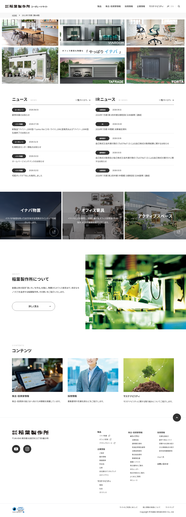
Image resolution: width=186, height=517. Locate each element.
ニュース (160, 457)
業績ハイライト (135, 462)
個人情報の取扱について (151, 507)
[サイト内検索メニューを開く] (179, 6)
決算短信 (135, 440)
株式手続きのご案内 (137, 473)
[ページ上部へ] (177, 417)
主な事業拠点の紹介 (166, 447)
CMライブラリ (104, 475)
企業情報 (141, 6)
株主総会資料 (137, 454)
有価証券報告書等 (138, 447)
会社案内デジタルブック (107, 471)
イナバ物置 (103, 435)
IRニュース (134, 480)
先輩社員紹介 (164, 436)
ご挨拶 (101, 453)
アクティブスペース (106, 443)
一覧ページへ (81, 100)
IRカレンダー (134, 469)
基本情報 (102, 456)
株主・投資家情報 (113, 6)
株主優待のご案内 (136, 465)
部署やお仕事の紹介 (166, 443)
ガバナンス (103, 492)
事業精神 (102, 460)
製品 (99, 6)
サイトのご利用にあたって (129, 507)
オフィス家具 (104, 439)
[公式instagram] (27, 449)
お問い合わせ (162, 464)
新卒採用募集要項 (165, 451)
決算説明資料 (137, 451)
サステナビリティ (156, 6)
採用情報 (129, 6)
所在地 (101, 464)
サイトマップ (170, 507)
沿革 (101, 467)
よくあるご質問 (135, 476)
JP (168, 6)
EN (172, 6)
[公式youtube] (16, 449)
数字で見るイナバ (165, 440)
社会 (101, 488)
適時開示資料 (137, 443)
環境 (101, 485)
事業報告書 (136, 458)
